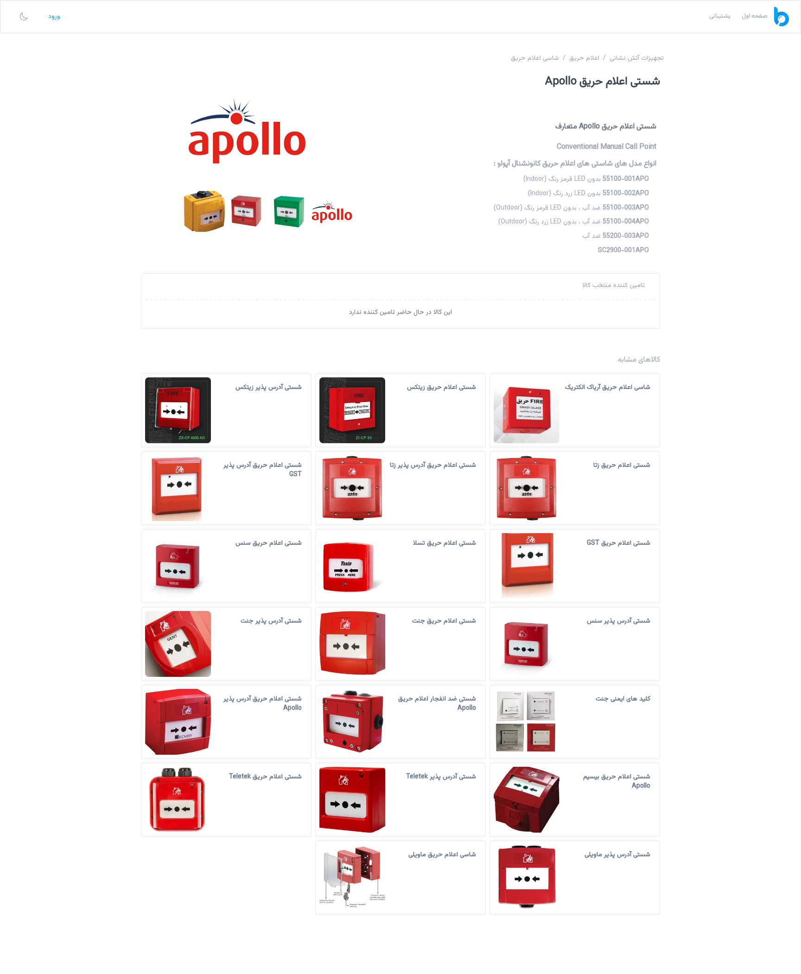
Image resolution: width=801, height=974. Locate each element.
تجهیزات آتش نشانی (637, 58)
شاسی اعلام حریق (535, 58)
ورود (54, 17)
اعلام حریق (584, 58)
